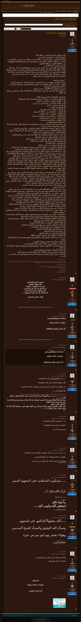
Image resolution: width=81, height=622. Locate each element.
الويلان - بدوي (74, 615)
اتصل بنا (20, 615)
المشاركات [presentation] (72, 25)
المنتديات (75, 10)
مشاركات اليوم (50, 12)
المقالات (63, 10)
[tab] (73, 25)
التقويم (40, 12)
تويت (71, 51)
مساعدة (23, 615)
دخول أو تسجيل (6, 0)
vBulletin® (40, 618)
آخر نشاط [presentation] (68, 25)
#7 (5, 448)
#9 (5, 515)
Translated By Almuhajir (40, 620)
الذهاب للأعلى (6, 615)
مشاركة (71, 49)
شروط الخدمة (11, 615)
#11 (6, 576)
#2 (5, 277)
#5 (5, 374)
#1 (5, 32)
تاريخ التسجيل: (73, 45)
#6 (5, 416)
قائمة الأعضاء (45, 12)
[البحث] (21, 29)
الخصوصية (16, 615)
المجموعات (57, 10)
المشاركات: (73, 47)
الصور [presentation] (65, 25)
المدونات (69, 10)
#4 (5, 345)
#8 (5, 475)
